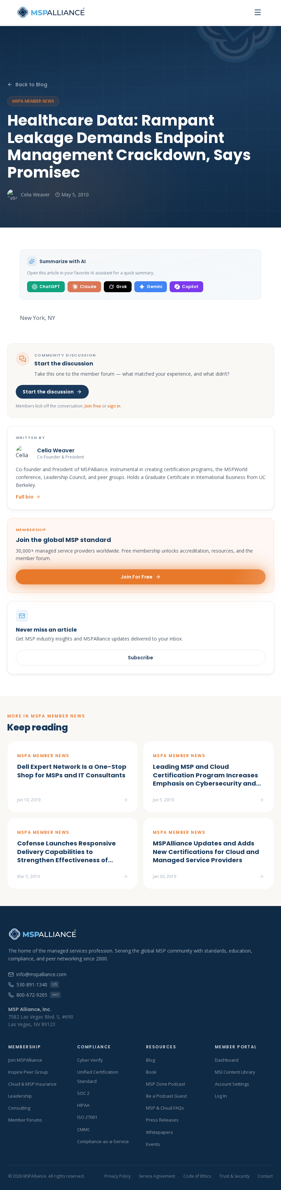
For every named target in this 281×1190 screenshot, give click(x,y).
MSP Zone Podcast (165, 1084)
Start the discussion (48, 391)
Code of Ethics (197, 1176)
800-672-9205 (37, 995)
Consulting (19, 1108)
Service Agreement (157, 1176)
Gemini (154, 286)
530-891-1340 (36, 984)
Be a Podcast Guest (166, 1096)
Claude (88, 286)
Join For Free (136, 576)
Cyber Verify (90, 1060)
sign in (114, 406)
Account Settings (232, 1084)
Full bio (25, 496)
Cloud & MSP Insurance (32, 1084)
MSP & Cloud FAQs (165, 1108)
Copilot (190, 286)
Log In (221, 1096)
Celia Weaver (35, 194)
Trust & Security (234, 1176)
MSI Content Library (235, 1072)
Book (151, 1072)
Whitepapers (159, 1132)
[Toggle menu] (258, 12)
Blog (150, 1060)
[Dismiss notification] (123, 1151)
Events (153, 1144)
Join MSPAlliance (25, 1060)
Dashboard (227, 1060)
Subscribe (140, 657)
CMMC (83, 1129)
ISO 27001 (87, 1117)
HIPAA (83, 1105)
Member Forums (25, 1120)
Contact (265, 1176)
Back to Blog (31, 84)
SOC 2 (83, 1093)
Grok (121, 286)
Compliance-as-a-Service (103, 1141)
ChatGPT (49, 286)
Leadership (20, 1096)
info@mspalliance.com (41, 974)
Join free (93, 406)
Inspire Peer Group (28, 1072)
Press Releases (162, 1120)
